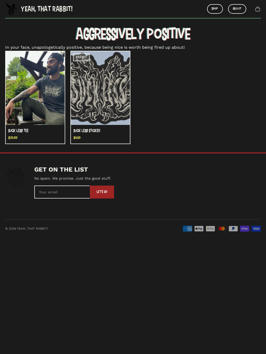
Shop (215, 8)
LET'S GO (102, 192)
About (237, 8)
